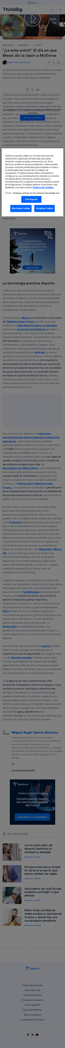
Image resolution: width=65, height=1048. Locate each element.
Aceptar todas (44, 208)
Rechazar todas (21, 208)
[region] (32, 182)
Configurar (31, 199)
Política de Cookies (43, 187)
